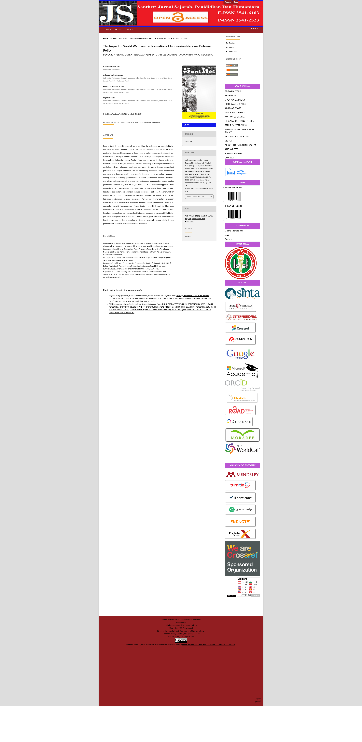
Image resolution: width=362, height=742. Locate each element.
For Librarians (231, 51)
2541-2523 (237, 206)
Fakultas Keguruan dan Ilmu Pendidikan (181, 625)
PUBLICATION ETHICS (234, 113)
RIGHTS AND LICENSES (235, 104)
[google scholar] (240, 361)
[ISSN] (234, 202)
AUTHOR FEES (231, 149)
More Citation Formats (195, 196)
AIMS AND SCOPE (233, 108)
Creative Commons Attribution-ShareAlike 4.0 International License (208, 645)
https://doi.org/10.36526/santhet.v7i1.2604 (124, 114)
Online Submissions (234, 231)
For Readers (230, 43)
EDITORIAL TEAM (233, 91)
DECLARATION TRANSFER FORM (240, 121)
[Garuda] (240, 345)
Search (255, 29)
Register (228, 2)
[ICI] (241, 312)
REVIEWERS (230, 96)
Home (105, 39)
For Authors (230, 47)
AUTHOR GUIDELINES (235, 117)
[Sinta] (242, 300)
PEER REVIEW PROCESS (235, 125)
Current (108, 29)
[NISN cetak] (234, 220)
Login (236, 2)
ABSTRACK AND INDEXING (237, 137)
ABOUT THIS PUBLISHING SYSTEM (240, 145)
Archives (118, 29)
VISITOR (228, 141)
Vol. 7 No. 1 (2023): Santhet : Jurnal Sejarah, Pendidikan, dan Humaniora (150, 39)
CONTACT (229, 158)
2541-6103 (237, 188)
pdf (188, 125)
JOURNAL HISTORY (233, 154)
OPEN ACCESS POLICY (235, 100)
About (128, 29)
